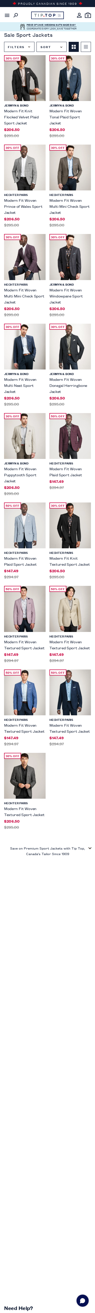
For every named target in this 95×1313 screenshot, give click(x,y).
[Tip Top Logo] (47, 15)
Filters (16, 46)
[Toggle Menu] (7, 15)
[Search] (16, 15)
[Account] (79, 15)
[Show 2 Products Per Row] (74, 47)
